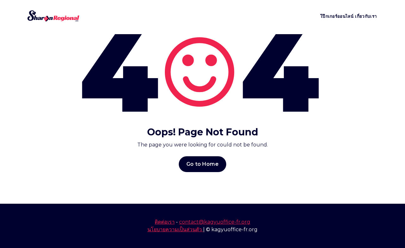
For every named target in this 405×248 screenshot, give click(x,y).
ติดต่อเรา (165, 222)
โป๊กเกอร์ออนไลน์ (336, 16)
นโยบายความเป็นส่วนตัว (175, 229)
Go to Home (202, 164)
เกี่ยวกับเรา (366, 16)
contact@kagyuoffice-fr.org (214, 222)
